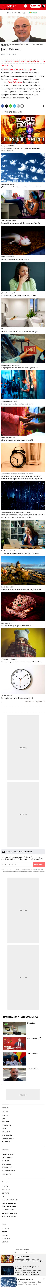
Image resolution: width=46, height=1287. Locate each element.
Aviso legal (6, 1190)
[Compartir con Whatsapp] (10, 106)
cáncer (16, 79)
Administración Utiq (9, 1216)
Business (5, 1115)
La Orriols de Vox (33, 2)
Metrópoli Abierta (8, 1154)
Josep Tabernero (15, 82)
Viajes (4, 1128)
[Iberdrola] (33, 12)
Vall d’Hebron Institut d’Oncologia (17, 69)
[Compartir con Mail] (18, 106)
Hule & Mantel (7, 1174)
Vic (38, 61)
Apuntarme (38, 864)
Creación (5, 1122)
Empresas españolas (9, 1210)
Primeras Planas (8, 1138)
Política (5, 1112)
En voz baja (6, 1142)
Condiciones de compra (10, 1213)
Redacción (5, 66)
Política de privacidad (10, 1200)
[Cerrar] (44, 1279)
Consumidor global (9, 1171)
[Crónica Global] (15, 6)
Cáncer (23, 61)
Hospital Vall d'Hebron (12, 61)
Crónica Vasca (7, 1157)
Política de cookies (9, 1203)
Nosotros (5, 1186)
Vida (3, 1118)
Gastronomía (7, 1135)
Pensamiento (6, 1125)
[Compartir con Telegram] (14, 106)
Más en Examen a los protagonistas (20, 1017)
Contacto (5, 1193)
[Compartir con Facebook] (2, 106)
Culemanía (6, 1161)
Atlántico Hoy (7, 1167)
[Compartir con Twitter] (6, 106)
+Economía (6, 1132)
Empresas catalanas (9, 1206)
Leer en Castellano (6, 9)
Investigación (31, 61)
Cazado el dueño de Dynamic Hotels (17, 2)
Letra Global (6, 1164)
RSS (3, 1196)
